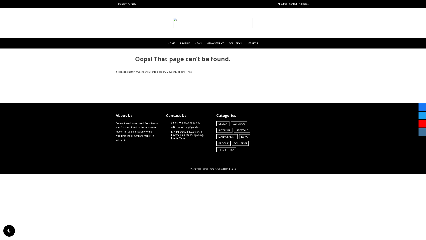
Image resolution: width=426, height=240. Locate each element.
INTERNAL (224, 130)
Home (171, 43)
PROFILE (185, 43)
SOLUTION (235, 43)
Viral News (215, 169)
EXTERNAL (239, 123)
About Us (282, 3)
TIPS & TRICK (226, 149)
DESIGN (222, 123)
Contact (293, 3)
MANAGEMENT (215, 43)
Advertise (304, 3)
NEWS (198, 43)
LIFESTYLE (252, 43)
